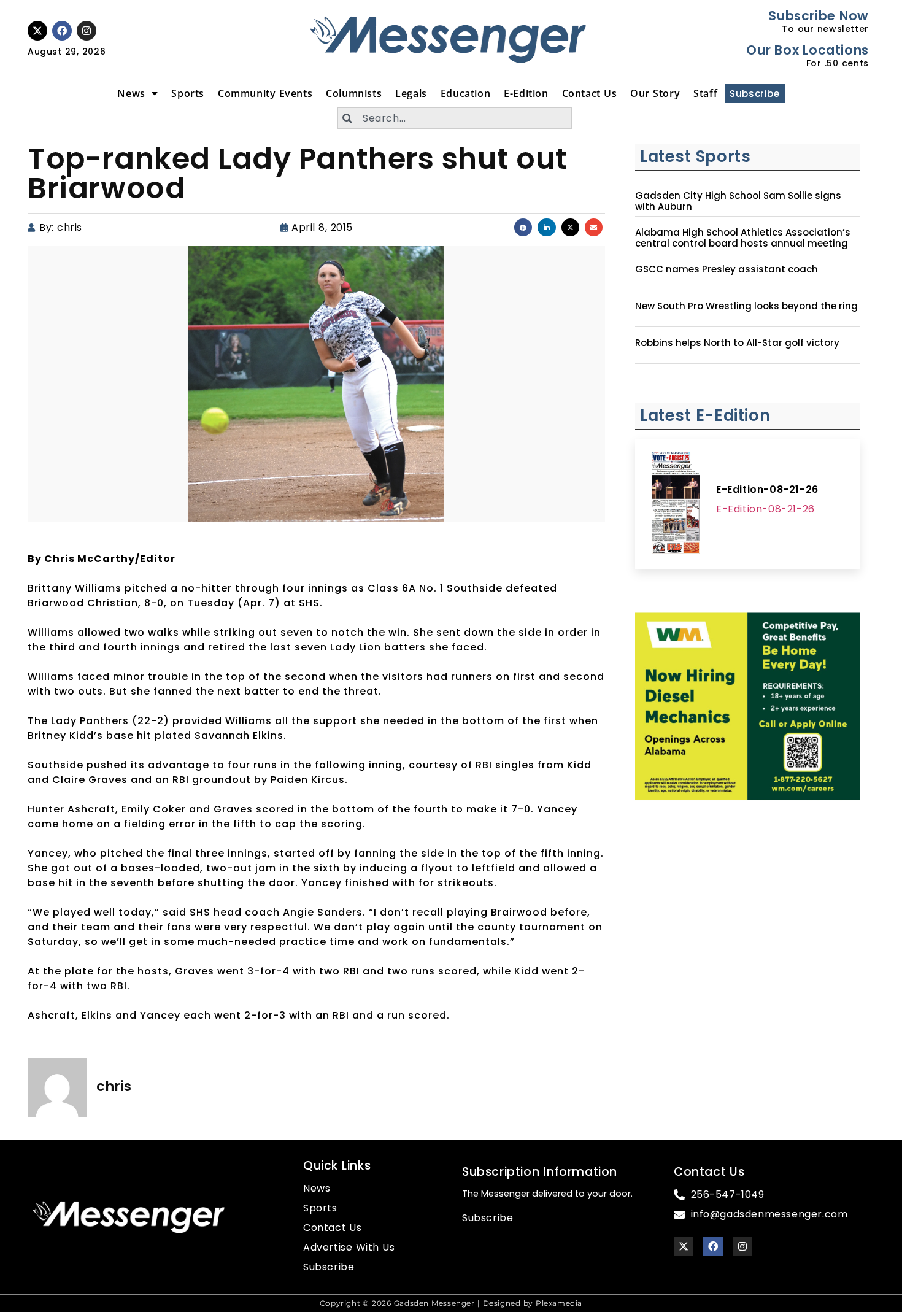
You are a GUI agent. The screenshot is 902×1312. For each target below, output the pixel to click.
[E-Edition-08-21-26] (675, 504)
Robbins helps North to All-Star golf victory (737, 343)
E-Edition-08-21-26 (767, 489)
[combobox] (454, 118)
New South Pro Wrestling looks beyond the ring (746, 306)
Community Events (265, 93)
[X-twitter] (37, 31)
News (131, 93)
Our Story (655, 93)
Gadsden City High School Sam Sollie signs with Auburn (738, 201)
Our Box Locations (807, 50)
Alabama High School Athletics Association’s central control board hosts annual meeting (742, 238)
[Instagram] (86, 31)
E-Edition (526, 93)
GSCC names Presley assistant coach (726, 269)
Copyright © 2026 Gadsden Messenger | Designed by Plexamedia (451, 1303)
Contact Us (589, 93)
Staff (705, 93)
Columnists (354, 93)
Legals (411, 93)
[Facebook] (62, 31)
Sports (187, 93)
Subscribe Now (818, 16)
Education (465, 93)
